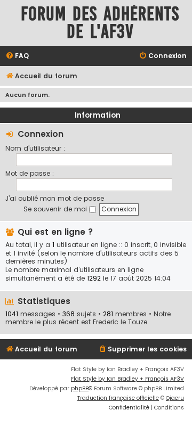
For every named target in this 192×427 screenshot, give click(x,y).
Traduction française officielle (118, 398)
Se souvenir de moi (56, 209)
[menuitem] (17, 56)
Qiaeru (175, 398)
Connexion (40, 133)
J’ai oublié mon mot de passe (54, 198)
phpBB (80, 388)
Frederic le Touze (120, 322)
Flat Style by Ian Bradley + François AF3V (127, 379)
